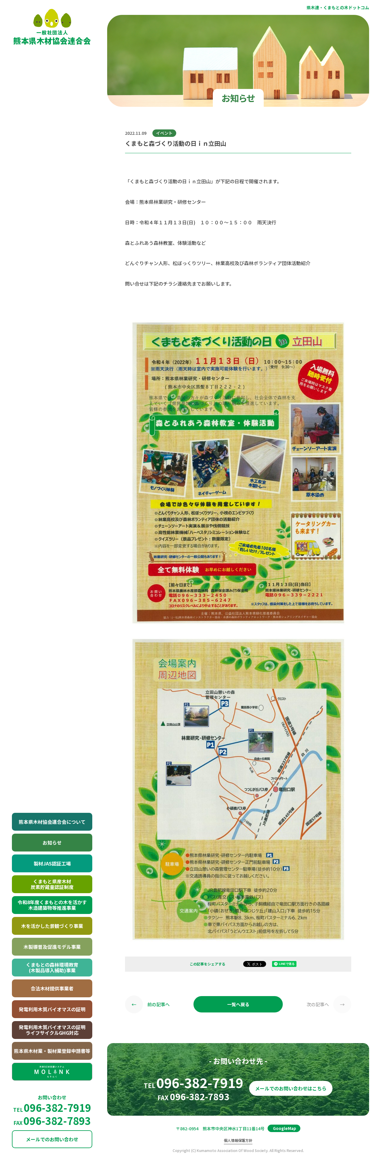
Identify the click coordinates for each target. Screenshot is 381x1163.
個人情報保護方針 (238, 1140)
